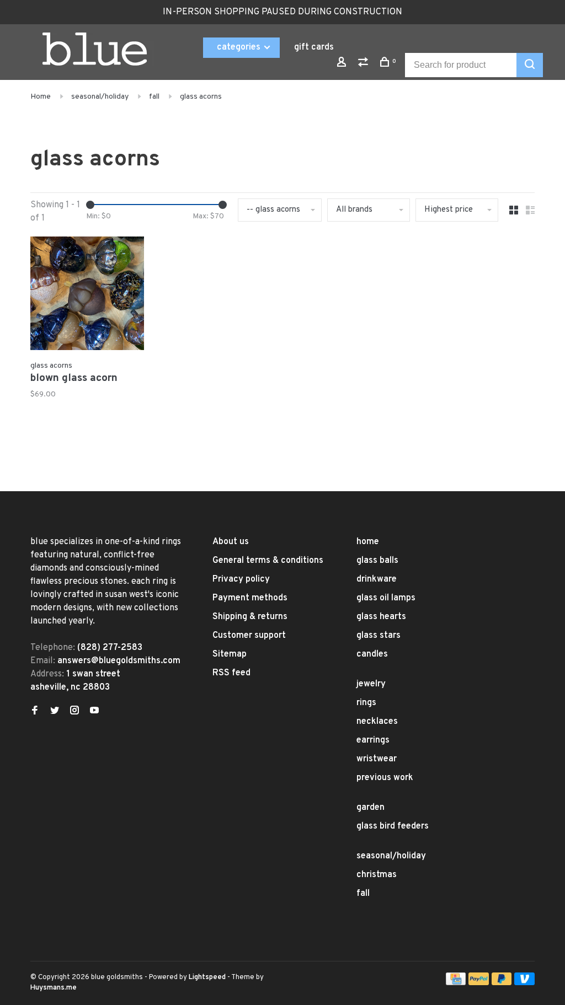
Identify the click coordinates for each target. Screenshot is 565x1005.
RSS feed (231, 673)
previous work (384, 777)
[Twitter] (54, 711)
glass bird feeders (392, 826)
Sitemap (229, 654)
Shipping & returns (249, 616)
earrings (373, 740)
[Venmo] (524, 982)
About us (230, 541)
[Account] (343, 64)
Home (40, 96)
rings (366, 702)
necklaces (377, 721)
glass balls (377, 560)
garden (370, 807)
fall (154, 96)
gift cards (314, 47)
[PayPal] (478, 982)
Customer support (249, 635)
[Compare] (364, 64)
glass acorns (201, 96)
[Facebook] (34, 711)
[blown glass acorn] (87, 295)
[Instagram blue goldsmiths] (74, 711)
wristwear (376, 759)
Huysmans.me (53, 987)
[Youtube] (94, 711)
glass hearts (381, 616)
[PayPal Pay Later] (502, 982)
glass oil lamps (385, 598)
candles (372, 654)
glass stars (378, 635)
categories (240, 47)
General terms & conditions (267, 560)
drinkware (376, 579)
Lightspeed (207, 977)
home (367, 541)
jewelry (371, 684)
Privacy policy (241, 579)
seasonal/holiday (100, 96)
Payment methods (249, 598)
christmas (376, 874)
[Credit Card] (456, 982)
